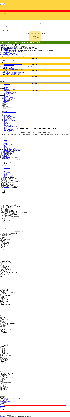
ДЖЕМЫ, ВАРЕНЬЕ (8, 131)
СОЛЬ (5, 107)
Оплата (1, 7)
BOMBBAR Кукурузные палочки (10, 59)
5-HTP (5, 163)
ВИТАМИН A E (7, 183)
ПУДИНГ (6, 122)
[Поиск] (40, 23)
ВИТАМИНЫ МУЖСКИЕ (9, 178)
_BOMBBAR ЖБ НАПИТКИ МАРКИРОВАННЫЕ (13, 64)
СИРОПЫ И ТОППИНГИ (9, 128)
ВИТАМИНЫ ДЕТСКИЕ (8, 176)
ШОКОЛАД (6, 139)
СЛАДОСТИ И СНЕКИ (8, 99)
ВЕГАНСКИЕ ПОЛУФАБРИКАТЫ (10, 89)
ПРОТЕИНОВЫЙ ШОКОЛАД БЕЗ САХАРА (12, 159)
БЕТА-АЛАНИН (7, 171)
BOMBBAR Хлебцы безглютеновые (11, 74)
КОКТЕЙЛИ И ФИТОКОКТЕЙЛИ (10, 117)
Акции (5, 5)
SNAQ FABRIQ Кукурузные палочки (11, 57)
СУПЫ (5, 113)
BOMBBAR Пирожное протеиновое (11, 60)
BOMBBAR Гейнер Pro (8, 71)
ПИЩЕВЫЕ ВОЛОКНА (8, 160)
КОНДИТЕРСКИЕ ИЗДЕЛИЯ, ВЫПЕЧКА (12, 133)
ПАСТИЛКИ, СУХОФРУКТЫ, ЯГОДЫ (11, 136)
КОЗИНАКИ (6, 132)
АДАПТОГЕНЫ (7, 161)
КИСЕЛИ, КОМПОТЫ (8, 116)
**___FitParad (7, 84)
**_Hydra (6, 83)
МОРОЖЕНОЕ (7, 162)
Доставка (2, 6)
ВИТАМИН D (6, 187)
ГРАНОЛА (6, 123)
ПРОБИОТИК (6, 154)
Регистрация (2, 403)
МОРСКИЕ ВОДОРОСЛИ (9, 141)
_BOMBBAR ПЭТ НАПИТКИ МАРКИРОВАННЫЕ (13, 69)
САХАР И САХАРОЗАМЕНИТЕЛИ (10, 98)
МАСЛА (5, 140)
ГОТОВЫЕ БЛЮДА (8, 95)
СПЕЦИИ (6, 88)
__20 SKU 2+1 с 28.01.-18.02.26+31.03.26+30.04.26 (14, 56)
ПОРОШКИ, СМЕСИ (8, 142)
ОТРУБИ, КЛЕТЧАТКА (8, 105)
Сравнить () (14, 401)
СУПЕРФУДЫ (6, 100)
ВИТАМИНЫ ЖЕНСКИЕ (9, 179)
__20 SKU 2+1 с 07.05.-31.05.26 (10, 50)
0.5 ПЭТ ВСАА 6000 (8, 77)
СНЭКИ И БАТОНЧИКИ (8, 129)
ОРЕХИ (5, 135)
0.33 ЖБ (6, 75)
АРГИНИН (6, 170)
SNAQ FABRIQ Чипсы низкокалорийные (12, 73)
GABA (5, 167)
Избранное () (8, 401)
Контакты (2, 8)
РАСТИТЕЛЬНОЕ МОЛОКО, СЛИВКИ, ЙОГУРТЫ (13, 120)
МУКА (5, 104)
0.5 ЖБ (5, 76)
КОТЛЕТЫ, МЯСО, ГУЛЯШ (9, 111)
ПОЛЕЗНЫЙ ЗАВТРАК (8, 97)
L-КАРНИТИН (7, 168)
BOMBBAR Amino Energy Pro (10, 66)
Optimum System (7, 145)
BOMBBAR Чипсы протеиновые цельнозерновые (14, 72)
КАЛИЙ (5, 174)
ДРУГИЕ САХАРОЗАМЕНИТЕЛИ (10, 126)
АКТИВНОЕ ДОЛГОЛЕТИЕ (9, 151)
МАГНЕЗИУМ (7, 158)
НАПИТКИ (6, 96)
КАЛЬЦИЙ (6, 180)
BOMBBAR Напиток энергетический (11, 150)
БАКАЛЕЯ (6, 94)
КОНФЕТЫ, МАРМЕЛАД (9, 134)
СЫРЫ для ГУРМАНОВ (8, 90)
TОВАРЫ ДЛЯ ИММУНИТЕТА (10, 92)
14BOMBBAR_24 (7, 70)
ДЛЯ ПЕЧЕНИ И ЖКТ (8, 172)
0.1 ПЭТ (5, 78)
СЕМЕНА (6, 143)
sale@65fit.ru (2, 401)
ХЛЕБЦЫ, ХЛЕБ (7, 110)
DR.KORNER (6, 87)
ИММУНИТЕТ (7, 153)
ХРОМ (5, 177)
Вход (6, 403)
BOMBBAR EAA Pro (8, 67)
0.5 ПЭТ (5, 79)
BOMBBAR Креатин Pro (9, 65)
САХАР (5, 127)
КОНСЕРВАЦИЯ (7, 101)
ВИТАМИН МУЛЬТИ (8, 182)
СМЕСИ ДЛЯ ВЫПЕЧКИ (8, 106)
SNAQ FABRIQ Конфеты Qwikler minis (11, 58)
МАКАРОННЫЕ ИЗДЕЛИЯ (9, 103)
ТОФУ (5, 114)
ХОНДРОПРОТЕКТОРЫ (8, 155)
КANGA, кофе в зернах (9, 93)
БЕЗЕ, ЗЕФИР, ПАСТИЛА (9, 130)
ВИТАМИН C (6, 186)
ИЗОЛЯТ (6, 156)
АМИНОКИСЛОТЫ (8, 169)
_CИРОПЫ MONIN (7, 61)
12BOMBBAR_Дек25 (8, 80)
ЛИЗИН (5, 173)
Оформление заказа (4, 416)
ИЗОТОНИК (6, 157)
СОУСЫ (5, 108)
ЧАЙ (5, 121)
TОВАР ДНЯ (6, 91)
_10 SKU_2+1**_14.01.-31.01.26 (10, 53)
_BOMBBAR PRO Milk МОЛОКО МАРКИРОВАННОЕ (14, 51)
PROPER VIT (6, 146)
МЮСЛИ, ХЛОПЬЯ (7, 125)
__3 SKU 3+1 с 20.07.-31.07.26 (10, 48)
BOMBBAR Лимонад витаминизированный (13, 149)
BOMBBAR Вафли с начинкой (10, 49)
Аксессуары (2, 5)
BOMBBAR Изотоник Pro (9, 68)
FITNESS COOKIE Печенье (9, 86)
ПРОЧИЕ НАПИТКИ (8, 119)
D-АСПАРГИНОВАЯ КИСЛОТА (10, 166)
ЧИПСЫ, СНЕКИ (7, 138)
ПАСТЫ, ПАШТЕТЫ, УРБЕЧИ (10, 112)
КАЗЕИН (6, 152)
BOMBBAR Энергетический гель (10, 148)
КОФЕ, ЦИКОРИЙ (7, 118)
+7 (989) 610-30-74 (4, 13)
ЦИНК (5, 181)
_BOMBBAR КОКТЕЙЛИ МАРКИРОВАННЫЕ (12, 55)
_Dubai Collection (7, 63)
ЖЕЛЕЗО (6, 175)
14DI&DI (6, 85)
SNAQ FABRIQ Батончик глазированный (12, 52)
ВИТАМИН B (6, 184)
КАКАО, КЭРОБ (7, 115)
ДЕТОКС (6, 147)
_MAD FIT (6, 54)
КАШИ (5, 124)
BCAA (5, 164)
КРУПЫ (5, 102)
